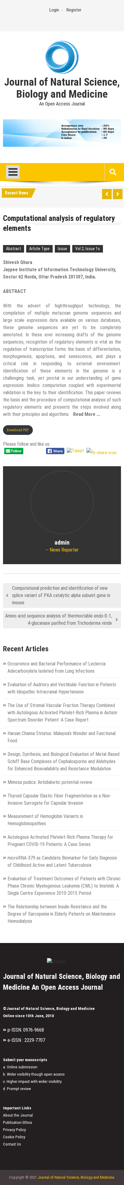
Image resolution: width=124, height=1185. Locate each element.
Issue (62, 248)
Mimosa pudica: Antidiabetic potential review (50, 782)
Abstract (13, 248)
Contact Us (12, 1144)
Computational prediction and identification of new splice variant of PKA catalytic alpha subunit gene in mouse (61, 595)
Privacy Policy (14, 1129)
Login (54, 10)
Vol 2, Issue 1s (87, 248)
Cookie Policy (14, 1137)
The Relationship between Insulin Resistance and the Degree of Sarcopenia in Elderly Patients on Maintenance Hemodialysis (62, 914)
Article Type (39, 248)
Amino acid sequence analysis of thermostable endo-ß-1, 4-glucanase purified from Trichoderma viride (58, 619)
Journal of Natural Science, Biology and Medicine (62, 88)
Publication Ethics (17, 1122)
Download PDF (18, 430)
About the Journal (18, 1115)
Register (74, 10)
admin (62, 542)
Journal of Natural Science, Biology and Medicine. (76, 1177)
